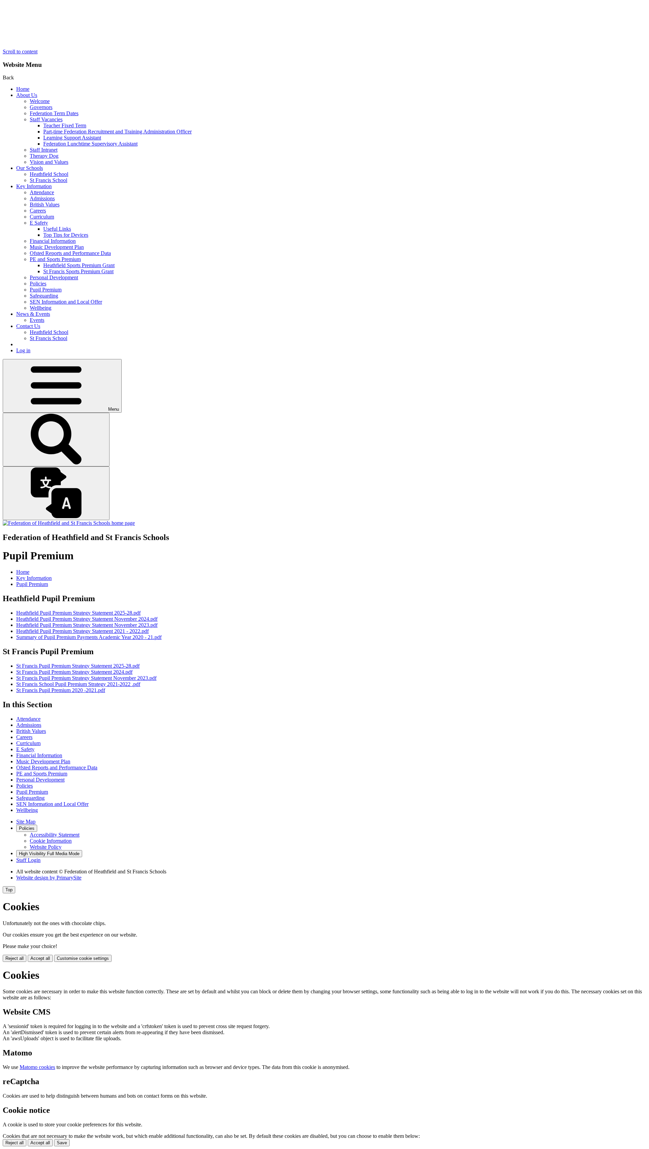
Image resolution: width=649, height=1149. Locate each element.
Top (9, 889)
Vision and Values (49, 162)
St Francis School (48, 180)
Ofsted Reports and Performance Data (70, 253)
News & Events (33, 314)
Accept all (40, 958)
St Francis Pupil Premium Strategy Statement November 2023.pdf (86, 678)
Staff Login (28, 860)
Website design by (48, 877)
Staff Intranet (43, 150)
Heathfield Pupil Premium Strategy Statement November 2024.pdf (87, 619)
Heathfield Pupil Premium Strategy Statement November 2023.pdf (87, 625)
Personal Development (54, 277)
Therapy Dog (44, 156)
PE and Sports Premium (55, 259)
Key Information (34, 186)
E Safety (39, 223)
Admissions (42, 198)
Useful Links (57, 229)
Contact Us (28, 326)
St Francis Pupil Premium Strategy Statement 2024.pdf (74, 672)
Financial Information (53, 241)
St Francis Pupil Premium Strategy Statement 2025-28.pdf (78, 666)
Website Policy (46, 847)
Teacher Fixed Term (64, 125)
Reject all (14, 958)
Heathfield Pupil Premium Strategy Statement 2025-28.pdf (78, 613)
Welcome (40, 101)
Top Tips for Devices (65, 235)
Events (37, 320)
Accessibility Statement (54, 835)
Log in (23, 350)
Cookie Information (51, 841)
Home (22, 89)
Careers (38, 210)
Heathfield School (49, 174)
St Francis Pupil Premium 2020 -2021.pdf (60, 690)
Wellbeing (40, 308)
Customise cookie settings (83, 958)
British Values (44, 204)
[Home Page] (69, 523)
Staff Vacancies (46, 119)
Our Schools (29, 168)
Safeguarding (44, 296)
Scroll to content (20, 51)
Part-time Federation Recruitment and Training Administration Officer (117, 131)
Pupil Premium (46, 289)
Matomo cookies (37, 1067)
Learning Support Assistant (72, 138)
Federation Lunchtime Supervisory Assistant (90, 144)
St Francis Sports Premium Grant (78, 271)
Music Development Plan (57, 247)
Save (62, 1142)
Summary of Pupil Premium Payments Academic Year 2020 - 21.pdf (89, 637)
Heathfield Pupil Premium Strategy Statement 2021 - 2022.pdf (82, 631)
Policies (38, 283)
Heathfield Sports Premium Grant (79, 265)
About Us (26, 95)
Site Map (25, 821)
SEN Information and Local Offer (66, 302)
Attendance (42, 192)
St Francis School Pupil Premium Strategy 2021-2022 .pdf (78, 684)
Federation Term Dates (54, 113)
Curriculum (42, 217)
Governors (41, 107)
